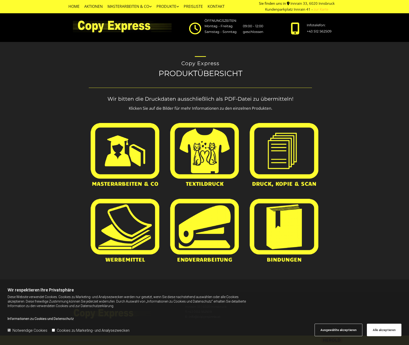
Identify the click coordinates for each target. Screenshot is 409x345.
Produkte (166, 6)
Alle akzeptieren (384, 330)
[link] (129, 6)
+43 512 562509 (319, 31)
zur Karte (321, 9)
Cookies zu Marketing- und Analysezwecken (93, 330)
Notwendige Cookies (30, 330)
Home (74, 6)
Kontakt (216, 6)
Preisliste (193, 6)
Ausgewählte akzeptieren (338, 330)
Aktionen (93, 6)
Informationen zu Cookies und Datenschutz (41, 319)
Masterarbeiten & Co (128, 6)
